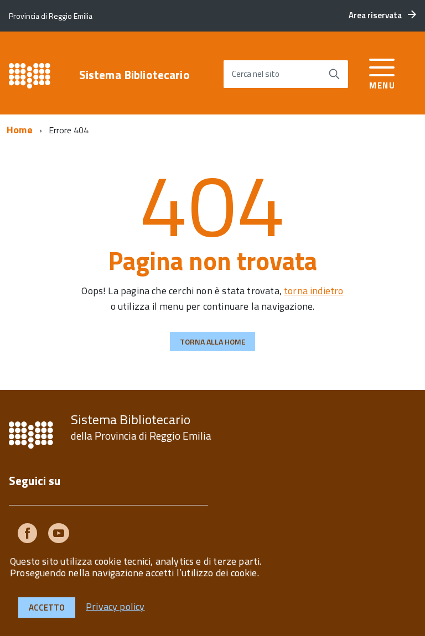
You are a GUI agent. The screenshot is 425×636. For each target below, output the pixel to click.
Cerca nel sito (255, 74)
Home (20, 129)
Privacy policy (115, 605)
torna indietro (314, 290)
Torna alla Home (213, 341)
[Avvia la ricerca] (334, 74)
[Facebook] (27, 535)
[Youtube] (58, 535)
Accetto (47, 607)
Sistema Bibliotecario (134, 75)
